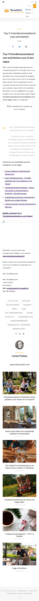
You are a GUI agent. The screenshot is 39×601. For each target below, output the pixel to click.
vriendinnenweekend (19, 320)
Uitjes (29, 10)
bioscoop (26, 301)
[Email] (26, 46)
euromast (28, 305)
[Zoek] (35, 2)
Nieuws (28, 13)
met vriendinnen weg (14, 313)
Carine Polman (19, 355)
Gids (27, 16)
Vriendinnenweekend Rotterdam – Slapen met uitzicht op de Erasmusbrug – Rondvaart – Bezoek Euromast (19, 191)
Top (20, 597)
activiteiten (13, 301)
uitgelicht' (10, 317)
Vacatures (20, 593)
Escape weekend (12, 305)
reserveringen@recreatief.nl (17, 288)
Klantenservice (11, 593)
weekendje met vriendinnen (19, 325)
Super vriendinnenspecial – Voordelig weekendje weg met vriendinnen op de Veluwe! (18, 181)
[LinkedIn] (19, 46)
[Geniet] (14, 11)
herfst (15, 309)
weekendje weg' (19, 328)
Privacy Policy (32, 591)
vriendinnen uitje (26, 317)
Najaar (30, 313)
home (24, 309)
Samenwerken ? (22, 591)
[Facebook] (13, 46)
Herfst (19, 29)
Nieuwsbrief (28, 593)
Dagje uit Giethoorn (19, 568)
